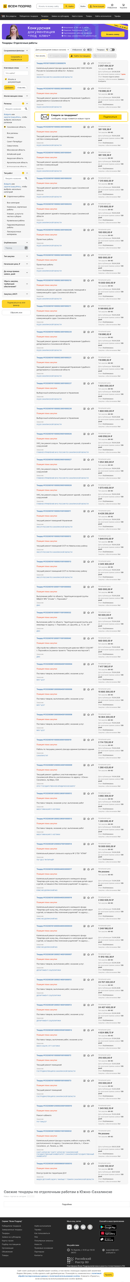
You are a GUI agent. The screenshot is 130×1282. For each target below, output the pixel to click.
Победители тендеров (11, 1226)
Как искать (40, 56)
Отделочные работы (16, 196)
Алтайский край (14, 154)
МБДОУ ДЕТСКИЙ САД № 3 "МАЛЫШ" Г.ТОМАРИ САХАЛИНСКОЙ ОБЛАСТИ (65, 1179)
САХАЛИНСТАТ (42, 755)
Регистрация (98, 6)
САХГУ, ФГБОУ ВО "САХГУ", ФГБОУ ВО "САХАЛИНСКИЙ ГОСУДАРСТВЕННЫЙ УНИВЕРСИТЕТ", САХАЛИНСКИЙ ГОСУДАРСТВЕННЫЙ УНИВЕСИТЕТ (65, 1154)
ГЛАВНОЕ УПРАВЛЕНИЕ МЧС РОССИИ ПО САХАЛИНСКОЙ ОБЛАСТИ (63, 452)
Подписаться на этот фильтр (16, 304)
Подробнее (67, 1204)
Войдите (7, 114)
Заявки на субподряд (11, 1237)
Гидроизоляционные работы (16, 226)
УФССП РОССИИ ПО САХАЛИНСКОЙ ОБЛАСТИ (54, 527)
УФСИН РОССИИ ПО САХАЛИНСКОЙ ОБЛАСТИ (54, 77)
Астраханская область (17, 167)
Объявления (7, 1252)
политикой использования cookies (65, 1276)
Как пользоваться (42, 1233)
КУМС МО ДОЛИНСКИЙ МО (47, 890)
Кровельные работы (16, 220)
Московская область (16, 150)
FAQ (36, 1237)
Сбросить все (16, 312)
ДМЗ (38, 605)
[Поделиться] (92, 63)
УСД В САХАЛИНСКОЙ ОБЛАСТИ (49, 107)
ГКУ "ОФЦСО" (42, 1122)
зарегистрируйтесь (12, 117)
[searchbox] (15, 73)
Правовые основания (43, 1248)
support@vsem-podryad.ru (112, 1251)
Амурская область (15, 158)
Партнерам (39, 1252)
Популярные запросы (43, 1241)
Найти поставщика (82, 56)
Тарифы (37, 1229)
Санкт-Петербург (14, 141)
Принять (108, 1275)
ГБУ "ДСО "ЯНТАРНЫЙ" (45, 860)
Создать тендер (60, 56)
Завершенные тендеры (12, 1229)
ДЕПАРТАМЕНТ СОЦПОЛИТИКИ (49, 970)
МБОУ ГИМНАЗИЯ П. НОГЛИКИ (48, 809)
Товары (5, 1255)
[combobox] (16, 73)
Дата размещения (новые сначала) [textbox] (51, 50)
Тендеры (6, 1233)
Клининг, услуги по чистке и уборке (15, 215)
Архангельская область (17, 162)
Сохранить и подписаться (16, 58)
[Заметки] (84, 63)
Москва (10, 137)
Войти (82, 6)
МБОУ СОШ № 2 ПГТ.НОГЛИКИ (48, 1046)
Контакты (38, 1255)
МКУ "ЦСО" (41, 680)
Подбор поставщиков (11, 1244)
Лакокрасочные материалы (14, 232)
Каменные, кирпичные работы (17, 208)
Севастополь (12, 146)
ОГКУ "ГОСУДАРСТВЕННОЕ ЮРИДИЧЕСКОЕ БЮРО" (56, 786)
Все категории (13, 203)
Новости (38, 1244)
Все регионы (12, 133)
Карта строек (8, 1241)
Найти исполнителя (42, 1226)
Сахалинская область (16, 127)
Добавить (9, 88)
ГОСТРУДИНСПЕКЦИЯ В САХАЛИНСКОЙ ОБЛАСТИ (56, 1071)
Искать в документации (14, 80)
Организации (7, 1248)
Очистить (21, 88)
